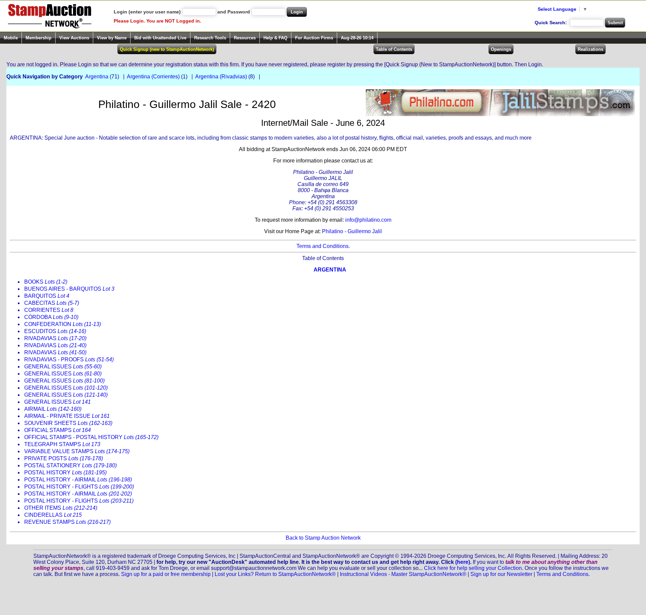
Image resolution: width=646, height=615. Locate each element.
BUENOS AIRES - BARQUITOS (69, 289)
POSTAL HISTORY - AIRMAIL (78, 479)
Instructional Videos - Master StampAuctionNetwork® (403, 574)
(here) (462, 562)
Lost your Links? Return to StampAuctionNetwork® (275, 574)
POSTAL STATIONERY (70, 465)
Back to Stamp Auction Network (323, 538)
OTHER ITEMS (60, 508)
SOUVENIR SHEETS (68, 423)
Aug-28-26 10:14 (357, 37)
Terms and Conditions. (323, 246)
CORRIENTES (48, 310)
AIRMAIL (52, 409)
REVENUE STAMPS (67, 522)
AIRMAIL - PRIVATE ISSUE (67, 416)
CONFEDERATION (62, 324)
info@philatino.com (368, 220)
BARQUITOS (46, 296)
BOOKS (45, 282)
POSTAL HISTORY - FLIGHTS (79, 487)
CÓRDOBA (51, 317)
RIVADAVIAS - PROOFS (69, 359)
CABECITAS (51, 303)
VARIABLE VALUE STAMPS (77, 451)
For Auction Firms (314, 37)
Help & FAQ (275, 37)
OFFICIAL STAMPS (57, 430)
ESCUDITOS (55, 331)
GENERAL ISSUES (63, 366)
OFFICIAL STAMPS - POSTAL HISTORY (91, 437)
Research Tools (210, 37)
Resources (245, 37)
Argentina (96, 76)
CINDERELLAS (53, 515)
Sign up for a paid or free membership (166, 574)
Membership (38, 37)
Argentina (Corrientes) (153, 76)
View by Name (112, 37)
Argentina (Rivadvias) (221, 76)
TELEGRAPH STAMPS (62, 444)
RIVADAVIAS (55, 338)
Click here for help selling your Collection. (473, 568)
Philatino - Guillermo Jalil (352, 231)
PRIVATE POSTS (63, 458)
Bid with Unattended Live (160, 37)
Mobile (11, 37)
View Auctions (74, 37)
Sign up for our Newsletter (501, 574)
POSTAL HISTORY (65, 472)
